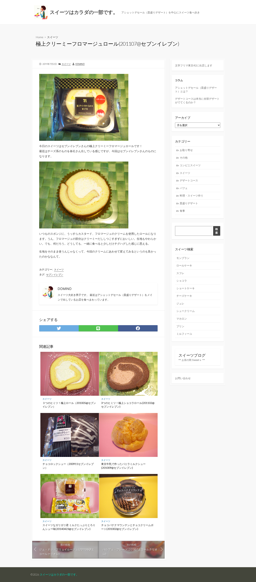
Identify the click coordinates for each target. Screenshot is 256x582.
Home (39, 37)
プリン (180, 326)
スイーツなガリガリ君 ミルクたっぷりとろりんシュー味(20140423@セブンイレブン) (68, 526)
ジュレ (180, 303)
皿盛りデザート (189, 203)
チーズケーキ (184, 295)
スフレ (180, 273)
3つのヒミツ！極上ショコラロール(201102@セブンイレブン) (127, 404)
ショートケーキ (185, 288)
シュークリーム (185, 311)
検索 (216, 230)
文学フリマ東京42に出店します (193, 65)
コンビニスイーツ (190, 165)
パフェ (184, 188)
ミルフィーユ (184, 333)
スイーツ (52, 37)
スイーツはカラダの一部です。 (59, 574)
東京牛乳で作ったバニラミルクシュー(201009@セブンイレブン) (123, 465)
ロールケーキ (184, 265)
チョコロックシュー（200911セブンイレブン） (68, 465)
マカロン (181, 318)
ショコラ (181, 280)
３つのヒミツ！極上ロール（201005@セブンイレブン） (69, 404)
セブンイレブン (54, 274)
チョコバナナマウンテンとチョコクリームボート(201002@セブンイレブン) (127, 526)
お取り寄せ (186, 150)
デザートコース (189, 180)
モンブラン (182, 258)
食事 (182, 210)
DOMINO (80, 64)
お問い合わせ (183, 378)
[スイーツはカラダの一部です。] (41, 12)
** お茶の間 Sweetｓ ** (192, 359)
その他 (184, 157)
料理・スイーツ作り (191, 195)
